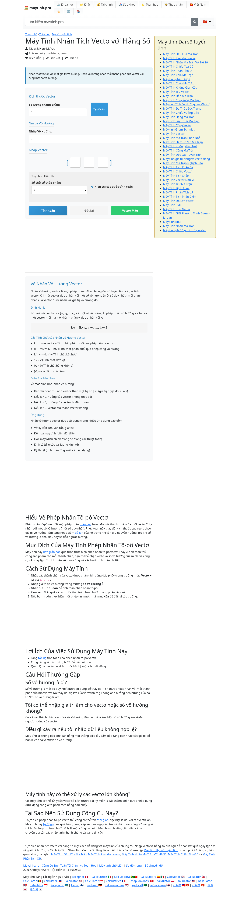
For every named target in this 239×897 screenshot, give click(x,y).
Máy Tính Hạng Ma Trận (179, 117)
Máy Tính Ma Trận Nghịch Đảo (183, 163)
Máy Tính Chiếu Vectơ (177, 171)
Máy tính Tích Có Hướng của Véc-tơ (186, 104)
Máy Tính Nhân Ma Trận (179, 226)
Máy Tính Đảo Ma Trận (178, 96)
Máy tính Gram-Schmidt (179, 129)
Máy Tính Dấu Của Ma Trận (181, 54)
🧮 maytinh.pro (37, 7)
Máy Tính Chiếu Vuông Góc (181, 113)
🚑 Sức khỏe (127, 4)
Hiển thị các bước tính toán (113, 187)
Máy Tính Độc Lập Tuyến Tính (182, 155)
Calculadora (122, 877)
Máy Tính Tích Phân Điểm (179, 197)
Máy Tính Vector (174, 134)
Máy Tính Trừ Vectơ (176, 92)
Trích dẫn (34, 58)
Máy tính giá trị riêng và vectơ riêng (186, 159)
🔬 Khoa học (65, 4)
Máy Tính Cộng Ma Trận (178, 150)
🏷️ (58, 11)
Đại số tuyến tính (62, 34)
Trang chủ (31, 34)
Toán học (44, 34)
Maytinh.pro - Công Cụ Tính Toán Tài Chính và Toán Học (60, 865)
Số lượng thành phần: (44, 105)
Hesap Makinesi (138, 881)
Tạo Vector (99, 109)
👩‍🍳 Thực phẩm (174, 4)
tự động (48, 824)
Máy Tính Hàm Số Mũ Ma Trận (183, 142)
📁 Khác (85, 4)
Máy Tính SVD (172, 205)
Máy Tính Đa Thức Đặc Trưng (182, 108)
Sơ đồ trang (134, 865)
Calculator (173, 877)
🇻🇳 (198, 4)
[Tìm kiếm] (194, 22)
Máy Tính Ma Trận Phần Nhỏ (182, 138)
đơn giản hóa (52, 552)
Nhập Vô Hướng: (40, 131)
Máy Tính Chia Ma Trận (178, 75)
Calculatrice (113, 881)
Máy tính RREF (172, 222)
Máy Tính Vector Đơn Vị (178, 180)
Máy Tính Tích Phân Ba (178, 167)
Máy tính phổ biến (111, 865)
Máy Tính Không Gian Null (180, 146)
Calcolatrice (99, 877)
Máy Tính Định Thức (176, 188)
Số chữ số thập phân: (46, 183)
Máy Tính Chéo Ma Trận (178, 83)
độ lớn (79, 533)
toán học (85, 524)
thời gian (102, 820)
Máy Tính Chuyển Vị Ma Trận (182, 100)
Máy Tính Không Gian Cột (180, 87)
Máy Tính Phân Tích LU (178, 192)
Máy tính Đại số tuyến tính (161, 850)
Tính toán (48, 210)
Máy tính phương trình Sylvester (184, 230)
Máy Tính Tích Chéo (176, 176)
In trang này (36, 53)
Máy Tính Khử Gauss (176, 209)
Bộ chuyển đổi (154, 865)
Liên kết (54, 58)
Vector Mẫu (130, 210)
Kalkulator (163, 881)
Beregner (78, 877)
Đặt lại (89, 210)
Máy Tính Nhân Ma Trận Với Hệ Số (185, 62)
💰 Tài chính (105, 4)
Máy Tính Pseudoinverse (179, 58)
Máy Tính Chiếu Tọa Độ (178, 67)
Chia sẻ (73, 58)
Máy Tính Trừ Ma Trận (177, 184)
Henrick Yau (47, 49)
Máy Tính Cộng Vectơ (177, 125)
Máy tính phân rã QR (176, 79)
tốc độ (42, 658)
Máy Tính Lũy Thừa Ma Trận (181, 121)
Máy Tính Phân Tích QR (178, 71)
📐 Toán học (150, 4)
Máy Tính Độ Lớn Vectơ (178, 201)
